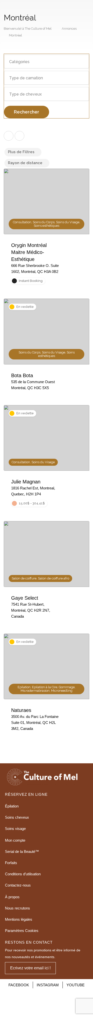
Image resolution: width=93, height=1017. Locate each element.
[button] (30, 968)
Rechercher (26, 111)
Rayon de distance (25, 163)
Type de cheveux (25, 94)
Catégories (19, 61)
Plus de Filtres (21, 152)
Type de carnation (26, 78)
